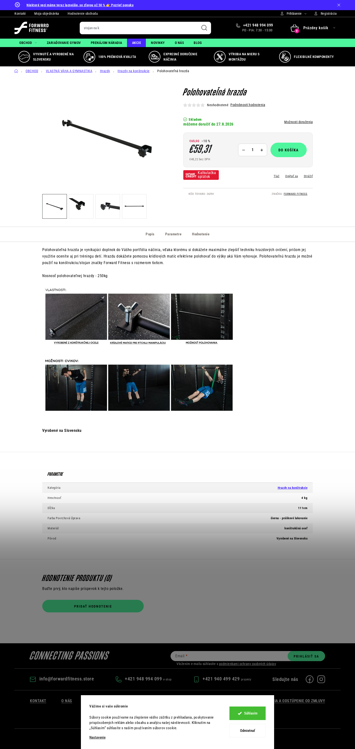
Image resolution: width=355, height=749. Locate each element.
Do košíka (288, 150)
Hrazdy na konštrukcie (293, 488)
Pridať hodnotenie (93, 606)
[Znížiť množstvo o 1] (243, 150)
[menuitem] (28, 43)
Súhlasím (250, 713)
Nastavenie (97, 737)
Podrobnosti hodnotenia (247, 105)
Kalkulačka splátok (207, 174)
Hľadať (204, 28)
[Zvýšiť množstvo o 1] (262, 150)
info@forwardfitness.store (66, 679)
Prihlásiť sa (306, 656)
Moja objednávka (46, 13)
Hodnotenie (200, 234)
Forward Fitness (295, 194)
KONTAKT (38, 701)
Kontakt (20, 13)
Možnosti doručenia (298, 122)
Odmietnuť (247, 730)
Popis (150, 234)
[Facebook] (309, 679)
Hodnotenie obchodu (83, 13)
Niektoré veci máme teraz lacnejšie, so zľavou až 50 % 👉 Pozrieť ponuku (80, 5)
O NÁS (66, 701)
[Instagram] (321, 679)
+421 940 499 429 (222, 679)
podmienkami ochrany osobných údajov (247, 664)
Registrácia (329, 13)
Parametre (173, 234)
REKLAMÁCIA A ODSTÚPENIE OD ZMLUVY (290, 701)
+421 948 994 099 (257, 25)
